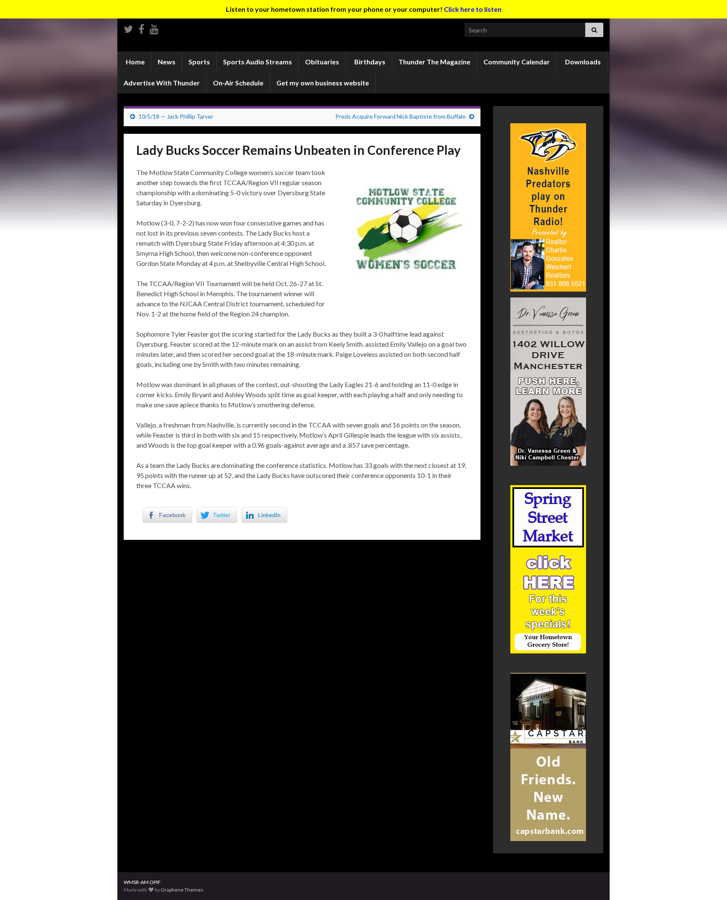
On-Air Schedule (238, 83)
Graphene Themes (182, 890)
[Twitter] (128, 27)
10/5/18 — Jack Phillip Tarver (175, 116)
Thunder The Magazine (434, 62)
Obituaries (322, 62)
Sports (199, 62)
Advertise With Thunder (162, 83)
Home (135, 62)
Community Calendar (516, 62)
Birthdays (369, 62)
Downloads (582, 62)
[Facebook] (141, 27)
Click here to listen (472, 9)
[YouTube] (154, 27)
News (166, 62)
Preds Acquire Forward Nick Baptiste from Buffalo (400, 116)
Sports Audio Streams (257, 62)
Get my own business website (322, 83)
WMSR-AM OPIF (142, 882)
